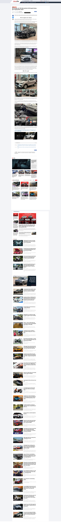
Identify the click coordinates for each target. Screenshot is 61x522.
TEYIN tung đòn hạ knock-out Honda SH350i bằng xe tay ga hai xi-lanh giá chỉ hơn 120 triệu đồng (29, 241)
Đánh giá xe (25, 2)
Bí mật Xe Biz (47, 2)
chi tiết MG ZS (19, 152)
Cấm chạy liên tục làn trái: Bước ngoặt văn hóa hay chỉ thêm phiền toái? (28, 175)
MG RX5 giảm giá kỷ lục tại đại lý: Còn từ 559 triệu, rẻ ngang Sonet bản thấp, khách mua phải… (27, 146)
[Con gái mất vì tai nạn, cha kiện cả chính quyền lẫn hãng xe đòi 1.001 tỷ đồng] (18, 333)
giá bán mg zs (16, 152)
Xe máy (35, 2)
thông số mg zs (26, 152)
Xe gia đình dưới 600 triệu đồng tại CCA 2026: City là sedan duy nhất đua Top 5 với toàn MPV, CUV (24, 188)
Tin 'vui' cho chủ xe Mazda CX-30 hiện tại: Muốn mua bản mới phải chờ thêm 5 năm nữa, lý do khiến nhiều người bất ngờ (30, 514)
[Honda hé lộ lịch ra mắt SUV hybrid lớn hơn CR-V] (18, 415)
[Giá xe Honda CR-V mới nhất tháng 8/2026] (18, 481)
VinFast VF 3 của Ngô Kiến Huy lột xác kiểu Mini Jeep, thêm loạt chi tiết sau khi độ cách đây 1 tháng (15, 233)
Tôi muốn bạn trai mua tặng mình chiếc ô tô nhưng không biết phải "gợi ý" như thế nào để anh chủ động (30, 249)
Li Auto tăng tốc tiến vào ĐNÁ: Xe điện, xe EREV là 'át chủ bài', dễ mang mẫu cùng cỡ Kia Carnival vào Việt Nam (30, 290)
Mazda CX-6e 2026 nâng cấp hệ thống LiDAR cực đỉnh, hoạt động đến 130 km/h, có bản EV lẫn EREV (30, 421)
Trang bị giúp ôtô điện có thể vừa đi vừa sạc (30, 381)
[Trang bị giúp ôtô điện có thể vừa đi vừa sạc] (18, 383)
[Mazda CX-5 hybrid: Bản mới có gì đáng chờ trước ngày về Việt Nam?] (18, 375)
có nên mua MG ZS (23, 152)
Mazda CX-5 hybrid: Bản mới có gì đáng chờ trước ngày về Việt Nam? (30, 373)
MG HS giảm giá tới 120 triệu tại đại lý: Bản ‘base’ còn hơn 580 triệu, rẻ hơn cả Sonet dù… (27, 144)
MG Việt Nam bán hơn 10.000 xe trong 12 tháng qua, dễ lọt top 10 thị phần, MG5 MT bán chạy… (27, 147)
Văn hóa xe (28, 2)
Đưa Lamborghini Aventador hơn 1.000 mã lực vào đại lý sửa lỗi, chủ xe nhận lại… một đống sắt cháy (30, 471)
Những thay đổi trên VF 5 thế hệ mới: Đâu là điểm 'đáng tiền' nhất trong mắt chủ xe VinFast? (15, 175)
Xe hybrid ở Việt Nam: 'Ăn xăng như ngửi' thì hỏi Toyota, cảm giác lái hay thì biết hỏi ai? (30, 405)
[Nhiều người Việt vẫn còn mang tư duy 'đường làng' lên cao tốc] (18, 440)
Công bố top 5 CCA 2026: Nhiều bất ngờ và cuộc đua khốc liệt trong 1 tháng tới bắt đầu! (15, 218)
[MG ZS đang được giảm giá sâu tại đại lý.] (26, 31)
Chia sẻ (35, 11)
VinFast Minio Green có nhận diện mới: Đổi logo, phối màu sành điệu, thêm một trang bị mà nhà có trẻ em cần (24, 198)
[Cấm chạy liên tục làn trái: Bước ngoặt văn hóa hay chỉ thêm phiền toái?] (28, 172)
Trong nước (20, 11)
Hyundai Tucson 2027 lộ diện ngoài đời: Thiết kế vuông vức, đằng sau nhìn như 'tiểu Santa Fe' (30, 505)
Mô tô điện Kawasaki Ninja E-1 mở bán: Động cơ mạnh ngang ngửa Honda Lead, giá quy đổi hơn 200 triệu (30, 339)
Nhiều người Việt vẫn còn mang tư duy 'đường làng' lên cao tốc (30, 438)
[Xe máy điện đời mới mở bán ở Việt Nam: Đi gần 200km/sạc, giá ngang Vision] (18, 390)
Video (14, 158)
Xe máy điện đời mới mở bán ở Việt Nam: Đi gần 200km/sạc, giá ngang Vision (29, 388)
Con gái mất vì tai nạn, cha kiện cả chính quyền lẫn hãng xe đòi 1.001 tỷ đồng (29, 331)
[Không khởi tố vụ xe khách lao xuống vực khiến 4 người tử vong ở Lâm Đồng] (16, 194)
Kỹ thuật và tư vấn (32, 2)
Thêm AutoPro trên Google (27, 12)
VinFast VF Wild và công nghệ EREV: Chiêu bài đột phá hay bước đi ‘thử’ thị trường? (21, 175)
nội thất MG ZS (33, 152)
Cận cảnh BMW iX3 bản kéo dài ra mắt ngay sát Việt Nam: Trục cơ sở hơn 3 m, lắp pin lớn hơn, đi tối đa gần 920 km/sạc (30, 488)
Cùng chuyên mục (16, 180)
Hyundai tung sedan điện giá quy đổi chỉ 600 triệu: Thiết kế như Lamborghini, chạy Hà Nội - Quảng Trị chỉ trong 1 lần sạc (30, 355)
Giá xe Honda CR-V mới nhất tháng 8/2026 (29, 479)
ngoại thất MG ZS (16, 153)
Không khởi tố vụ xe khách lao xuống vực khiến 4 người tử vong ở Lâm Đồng (15, 198)
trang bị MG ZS (30, 152)
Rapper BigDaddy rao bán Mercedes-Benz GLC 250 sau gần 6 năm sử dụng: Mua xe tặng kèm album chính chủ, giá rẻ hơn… (16, 188)
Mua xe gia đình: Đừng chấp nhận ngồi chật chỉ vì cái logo (33, 161)
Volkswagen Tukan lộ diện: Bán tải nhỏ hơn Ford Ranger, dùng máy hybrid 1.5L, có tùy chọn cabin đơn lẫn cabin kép (30, 347)
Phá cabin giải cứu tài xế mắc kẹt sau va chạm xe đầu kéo (29, 307)
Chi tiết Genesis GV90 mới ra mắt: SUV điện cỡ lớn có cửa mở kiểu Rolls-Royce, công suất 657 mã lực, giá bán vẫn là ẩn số (30, 497)
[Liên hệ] (13, 19)
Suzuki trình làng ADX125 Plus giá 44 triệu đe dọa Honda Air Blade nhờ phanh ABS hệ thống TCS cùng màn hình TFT (29, 265)
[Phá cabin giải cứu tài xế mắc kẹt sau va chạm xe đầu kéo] (18, 309)
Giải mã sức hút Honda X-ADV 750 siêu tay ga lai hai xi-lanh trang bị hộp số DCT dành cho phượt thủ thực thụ (30, 257)
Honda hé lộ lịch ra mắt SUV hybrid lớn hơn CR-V (30, 413)
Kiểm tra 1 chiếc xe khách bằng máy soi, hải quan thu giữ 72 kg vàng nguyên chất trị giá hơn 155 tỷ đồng (30, 323)
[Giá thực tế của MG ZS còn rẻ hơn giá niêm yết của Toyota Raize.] (26, 55)
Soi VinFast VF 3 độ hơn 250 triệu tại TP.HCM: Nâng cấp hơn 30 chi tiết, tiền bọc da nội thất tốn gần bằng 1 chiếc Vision (33, 198)
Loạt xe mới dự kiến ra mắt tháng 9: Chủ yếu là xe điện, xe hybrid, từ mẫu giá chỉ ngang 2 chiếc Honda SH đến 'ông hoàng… (33, 188)
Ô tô (22, 2)
